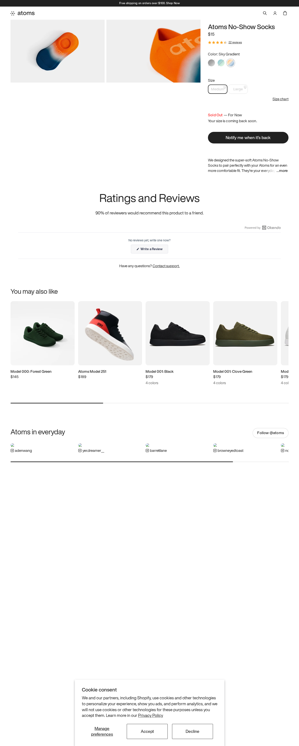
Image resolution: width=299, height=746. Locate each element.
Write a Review (154, 249)
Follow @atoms (270, 432)
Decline (192, 731)
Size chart (280, 99)
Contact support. (166, 266)
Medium (217, 89)
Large (238, 89)
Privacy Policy (150, 715)
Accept (147, 731)
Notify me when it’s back (248, 137)
